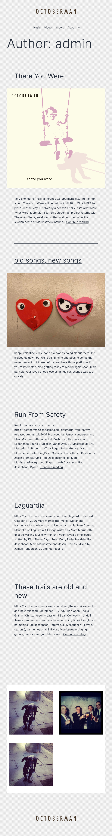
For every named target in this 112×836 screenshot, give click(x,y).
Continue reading (77, 222)
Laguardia (29, 505)
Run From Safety (40, 414)
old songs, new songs (48, 260)
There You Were (39, 76)
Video (48, 27)
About (71, 27)
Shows (59, 27)
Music (37, 27)
